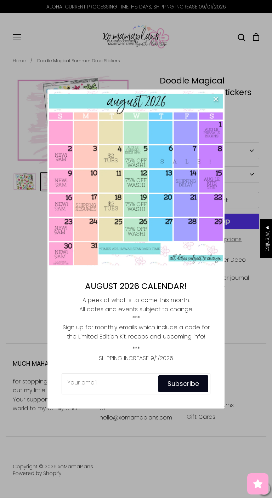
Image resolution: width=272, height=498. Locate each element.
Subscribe (183, 383)
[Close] (215, 98)
